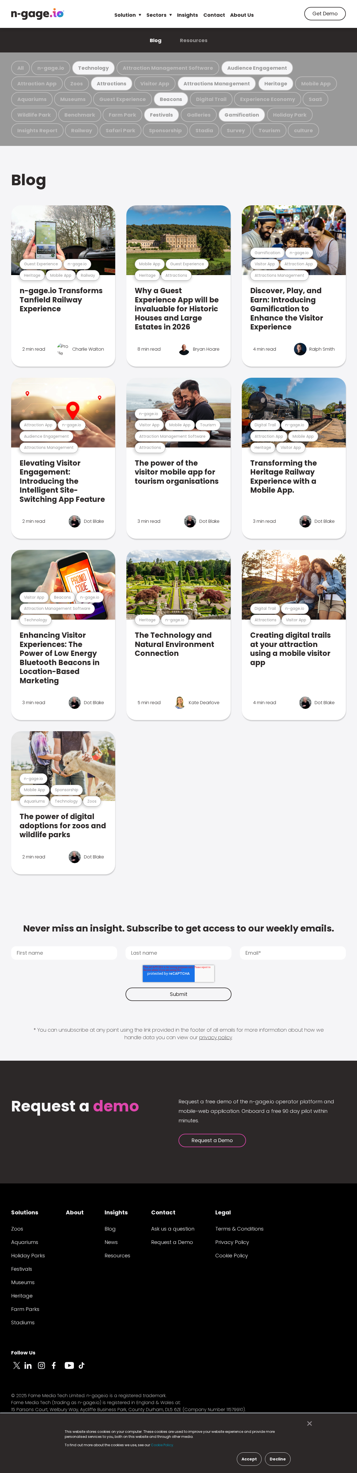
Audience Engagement (257, 67)
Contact (214, 14)
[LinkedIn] (31, 1368)
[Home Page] (37, 14)
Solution (125, 14)
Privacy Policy (232, 1242)
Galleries (199, 114)
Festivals (161, 114)
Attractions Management (217, 83)
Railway (81, 130)
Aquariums (32, 99)
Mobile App (316, 83)
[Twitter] (18, 1368)
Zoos (76, 83)
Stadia (204, 130)
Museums (73, 99)
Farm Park (122, 114)
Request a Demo (212, 1140)
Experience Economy (267, 99)
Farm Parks (25, 1309)
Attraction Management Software (168, 67)
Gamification (242, 114)
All (20, 67)
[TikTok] (84, 1368)
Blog (155, 40)
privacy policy (215, 1037)
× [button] (308, 1423)
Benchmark (79, 114)
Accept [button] (249, 1459)
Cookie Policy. (162, 1445)
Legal (223, 1212)
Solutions (24, 1212)
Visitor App (154, 83)
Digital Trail (211, 99)
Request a (75, 1107)
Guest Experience (122, 99)
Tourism (269, 130)
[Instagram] (44, 1368)
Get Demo (325, 13)
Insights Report (37, 130)
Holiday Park (290, 114)
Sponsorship (165, 130)
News (111, 1242)
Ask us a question (172, 1228)
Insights (187, 14)
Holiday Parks (28, 1255)
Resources (194, 40)
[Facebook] (58, 1368)
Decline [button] (278, 1459)
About (75, 1212)
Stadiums (23, 1322)
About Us (242, 14)
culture (303, 130)
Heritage (275, 83)
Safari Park (120, 130)
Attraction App (37, 83)
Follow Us (23, 1352)
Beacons (171, 99)
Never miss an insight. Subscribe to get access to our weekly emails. (178, 928)
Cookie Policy (231, 1255)
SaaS (315, 99)
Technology (93, 67)
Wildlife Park (34, 114)
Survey (236, 130)
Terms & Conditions (239, 1228)
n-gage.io (50, 67)
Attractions (111, 83)
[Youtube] (71, 1368)
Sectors (156, 14)
